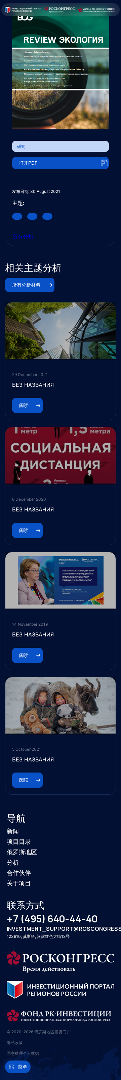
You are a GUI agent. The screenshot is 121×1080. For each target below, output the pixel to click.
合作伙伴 (19, 873)
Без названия (33, 384)
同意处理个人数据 (23, 1053)
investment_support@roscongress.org (60, 929)
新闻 (13, 831)
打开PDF (28, 163)
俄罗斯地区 (22, 852)
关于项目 (19, 883)
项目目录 (19, 841)
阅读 (24, 405)
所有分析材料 (26, 285)
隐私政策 (15, 1042)
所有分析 (23, 236)
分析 (13, 862)
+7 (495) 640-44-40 (52, 919)
